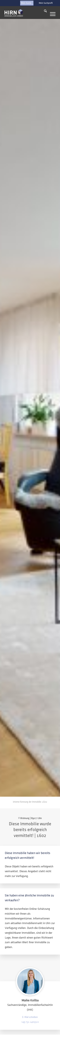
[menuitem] (46, 3)
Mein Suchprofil (46, 3)
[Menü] (51, 11)
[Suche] (44, 11)
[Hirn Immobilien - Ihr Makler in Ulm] (13, 13)
